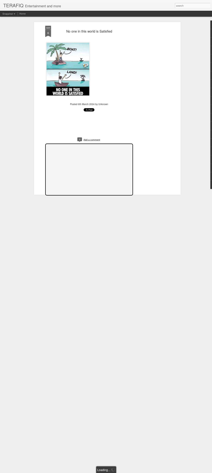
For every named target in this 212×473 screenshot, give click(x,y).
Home (22, 13)
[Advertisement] (151, 77)
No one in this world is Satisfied (89, 31)
